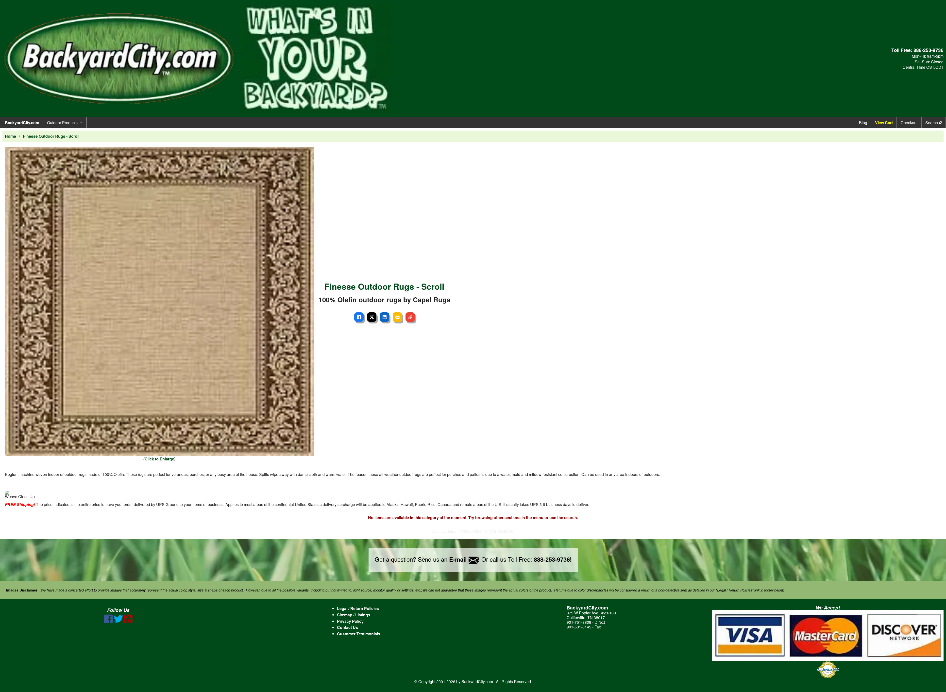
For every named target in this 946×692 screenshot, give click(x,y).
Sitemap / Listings (353, 615)
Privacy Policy (350, 621)
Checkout (909, 122)
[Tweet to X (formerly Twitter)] (371, 317)
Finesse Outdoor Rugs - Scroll (51, 136)
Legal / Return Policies (358, 608)
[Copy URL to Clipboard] (410, 317)
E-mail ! (464, 559)
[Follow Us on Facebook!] (108, 621)
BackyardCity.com (22, 122)
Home (10, 136)
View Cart (884, 122)
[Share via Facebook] (359, 317)
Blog (863, 122)
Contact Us (347, 627)
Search (932, 122)
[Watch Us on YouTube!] (128, 621)
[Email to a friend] (397, 317)
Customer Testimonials (358, 634)
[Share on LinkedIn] (384, 317)
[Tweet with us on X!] (118, 621)
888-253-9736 (928, 50)
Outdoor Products (62, 122)
